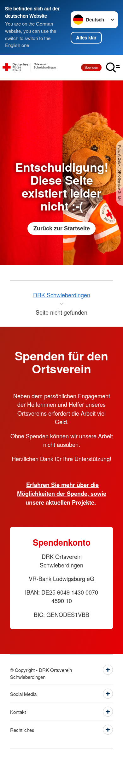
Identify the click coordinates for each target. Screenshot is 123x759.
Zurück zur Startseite (61, 228)
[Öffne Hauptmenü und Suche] (112, 67)
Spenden (91, 67)
